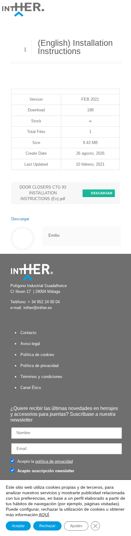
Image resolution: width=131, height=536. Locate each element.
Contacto (28, 332)
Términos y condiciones (41, 376)
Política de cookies (37, 354)
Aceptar (18, 526)
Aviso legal (30, 343)
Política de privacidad (39, 365)
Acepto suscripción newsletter (45, 471)
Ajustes (76, 526)
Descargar (100, 193)
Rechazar (47, 526)
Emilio (53, 235)
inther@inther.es (37, 307)
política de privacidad (54, 461)
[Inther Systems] (23, 9)
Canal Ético (30, 387)
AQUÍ (44, 514)
